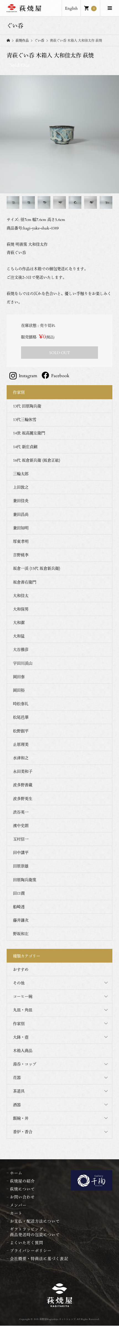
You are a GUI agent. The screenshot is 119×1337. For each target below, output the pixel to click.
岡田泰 (19, 677)
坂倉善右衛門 (24, 582)
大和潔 (19, 622)
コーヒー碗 (22, 996)
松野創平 (21, 731)
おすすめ (21, 969)
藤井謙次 (21, 920)
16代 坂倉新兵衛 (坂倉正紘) (36, 460)
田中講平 (21, 852)
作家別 (19, 1023)
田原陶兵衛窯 (24, 880)
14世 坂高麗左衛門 (29, 433)
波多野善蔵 (22, 785)
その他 (19, 983)
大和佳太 (21, 595)
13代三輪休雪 (24, 419)
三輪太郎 (21, 473)
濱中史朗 (21, 825)
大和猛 (19, 636)
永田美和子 (22, 771)
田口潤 (19, 893)
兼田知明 (21, 528)
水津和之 (21, 758)
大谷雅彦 (21, 649)
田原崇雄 (21, 866)
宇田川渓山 (22, 663)
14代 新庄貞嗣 (25, 447)
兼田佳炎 (21, 500)
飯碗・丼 (21, 1118)
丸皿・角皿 (22, 1010)
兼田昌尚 (21, 514)
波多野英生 (22, 798)
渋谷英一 (21, 812)
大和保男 (21, 609)
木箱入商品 (22, 1050)
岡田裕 (19, 690)
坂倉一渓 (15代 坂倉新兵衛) (36, 568)
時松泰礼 (21, 703)
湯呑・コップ (24, 1064)
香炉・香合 (22, 1132)
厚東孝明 (21, 541)
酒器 (17, 1105)
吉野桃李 (21, 555)
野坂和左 (21, 933)
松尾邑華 (21, 717)
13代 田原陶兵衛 (27, 406)
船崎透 (19, 906)
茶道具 (19, 1091)
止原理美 (21, 744)
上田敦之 (21, 487)
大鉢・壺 (21, 1037)
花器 (17, 1077)
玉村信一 (21, 839)
